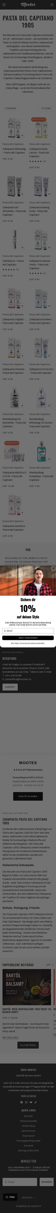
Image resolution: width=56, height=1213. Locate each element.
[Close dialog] (53, 568)
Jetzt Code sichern (28, 638)
